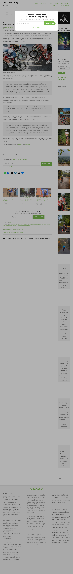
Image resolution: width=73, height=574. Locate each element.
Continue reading (36, 27)
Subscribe (50, 23)
